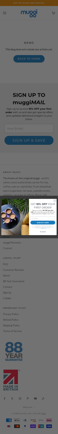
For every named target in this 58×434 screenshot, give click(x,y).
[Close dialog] (55, 200)
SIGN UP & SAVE (43, 222)
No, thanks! (43, 231)
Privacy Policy (43, 228)
